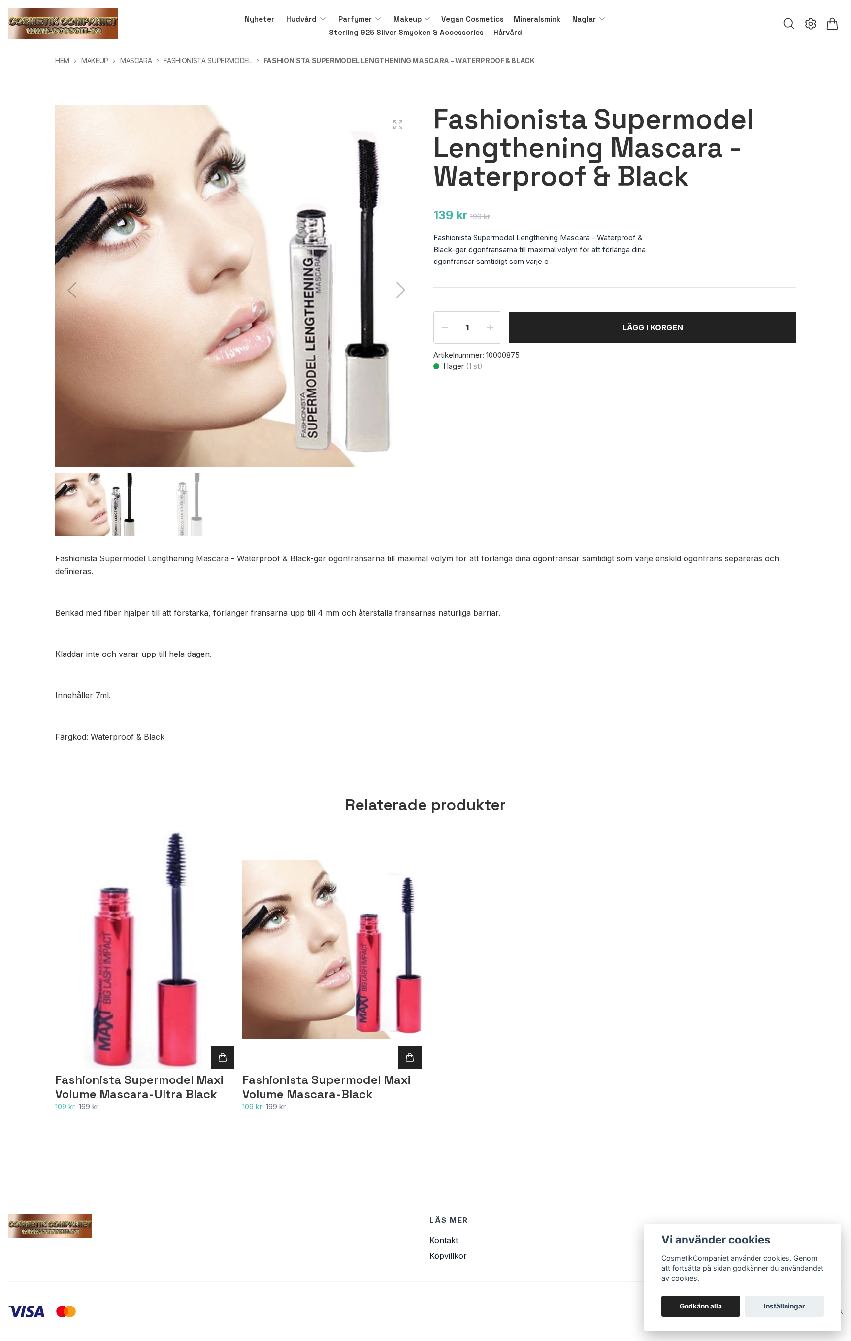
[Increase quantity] (490, 327)
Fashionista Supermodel (207, 60)
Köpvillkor (448, 1256)
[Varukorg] (832, 24)
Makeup (94, 60)
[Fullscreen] (398, 124)
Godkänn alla (701, 1306)
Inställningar (784, 1306)
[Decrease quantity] (445, 327)
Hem (62, 60)
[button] (401, 290)
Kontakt (443, 1240)
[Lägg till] (222, 1057)
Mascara (136, 60)
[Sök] (789, 24)
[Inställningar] (810, 24)
